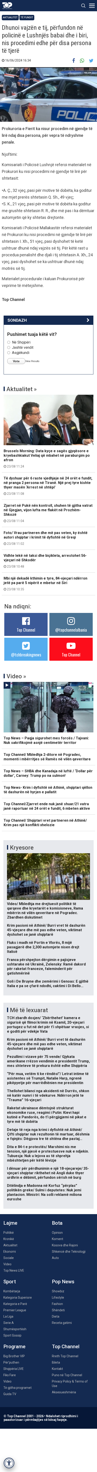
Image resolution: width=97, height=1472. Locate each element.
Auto (55, 1258)
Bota (57, 1223)
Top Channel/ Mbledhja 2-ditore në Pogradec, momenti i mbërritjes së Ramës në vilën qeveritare (47, 756)
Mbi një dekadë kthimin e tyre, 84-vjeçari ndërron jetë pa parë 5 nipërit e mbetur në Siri (45, 583)
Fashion (57, 1304)
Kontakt (57, 1369)
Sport (9, 1281)
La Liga (8, 1316)
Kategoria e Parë (15, 1304)
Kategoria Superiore (17, 1297)
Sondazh (17, 320)
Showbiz (58, 1291)
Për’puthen (11, 1362)
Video (7, 1264)
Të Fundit (27, 17)
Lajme (10, 1223)
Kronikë (8, 1239)
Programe (14, 1346)
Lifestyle (58, 1297)
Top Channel (26, 630)
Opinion (57, 1232)
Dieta (55, 1316)
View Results (32, 361)
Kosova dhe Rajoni (65, 1245)
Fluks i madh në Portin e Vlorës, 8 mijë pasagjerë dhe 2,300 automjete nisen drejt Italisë (43, 947)
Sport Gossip (12, 1335)
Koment (57, 1239)
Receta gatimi (62, 1323)
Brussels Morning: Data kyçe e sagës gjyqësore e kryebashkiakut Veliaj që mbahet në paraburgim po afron (47, 458)
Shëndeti (58, 1310)
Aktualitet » (22, 389)
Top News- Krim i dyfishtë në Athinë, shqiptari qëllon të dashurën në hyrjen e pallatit (48, 789)
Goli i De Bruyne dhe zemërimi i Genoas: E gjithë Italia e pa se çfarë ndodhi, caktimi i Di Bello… (47, 983)
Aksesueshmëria (64, 1392)
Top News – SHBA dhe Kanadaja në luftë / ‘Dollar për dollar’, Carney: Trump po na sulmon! (48, 773)
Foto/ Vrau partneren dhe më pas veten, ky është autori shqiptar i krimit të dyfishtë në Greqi (46, 538)
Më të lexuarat (29, 1010)
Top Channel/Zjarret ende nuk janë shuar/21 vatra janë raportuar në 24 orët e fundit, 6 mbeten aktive (47, 806)
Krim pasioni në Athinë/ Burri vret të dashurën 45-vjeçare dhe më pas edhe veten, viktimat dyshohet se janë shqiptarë (46, 930)
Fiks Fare (9, 1375)
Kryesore (22, 847)
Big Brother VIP (14, 1356)
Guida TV (9, 1394)
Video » (16, 676)
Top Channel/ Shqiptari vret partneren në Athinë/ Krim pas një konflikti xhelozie (45, 822)
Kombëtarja (11, 1291)
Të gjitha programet (17, 1387)
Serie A (8, 1323)
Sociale (8, 1258)
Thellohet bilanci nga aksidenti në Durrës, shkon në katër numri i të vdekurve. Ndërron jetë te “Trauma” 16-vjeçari (48, 1095)
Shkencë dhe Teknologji (68, 1251)
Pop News (63, 1281)
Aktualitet (10, 17)
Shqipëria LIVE (13, 1369)
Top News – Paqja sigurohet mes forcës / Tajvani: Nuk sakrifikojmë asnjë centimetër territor (46, 740)
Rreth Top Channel (65, 1356)
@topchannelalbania (71, 630)
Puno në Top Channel (67, 1375)
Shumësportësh (14, 1329)
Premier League (14, 1310)
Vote (16, 361)
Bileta (56, 1362)
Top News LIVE (13, 1270)
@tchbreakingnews (26, 655)
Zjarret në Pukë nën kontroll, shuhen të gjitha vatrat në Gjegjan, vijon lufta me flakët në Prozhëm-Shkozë (48, 513)
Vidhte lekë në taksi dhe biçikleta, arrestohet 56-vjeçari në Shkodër (45, 560)
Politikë (8, 1232)
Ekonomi (9, 1251)
